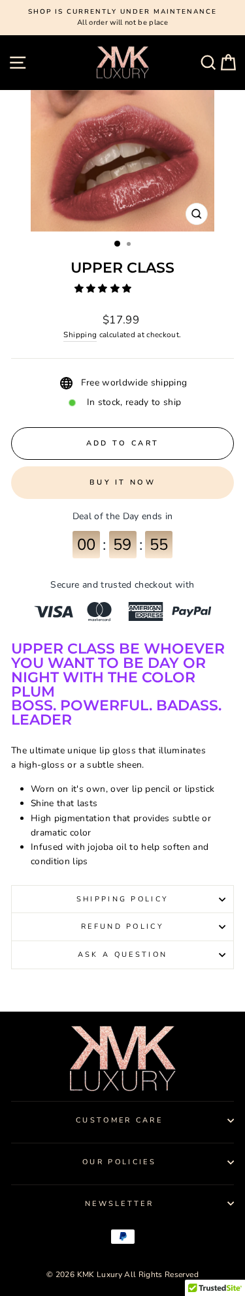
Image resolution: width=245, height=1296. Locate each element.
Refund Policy (122, 926)
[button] (104, 288)
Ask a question (122, 954)
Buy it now (122, 482)
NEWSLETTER (119, 1204)
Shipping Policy (122, 899)
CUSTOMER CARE (119, 1120)
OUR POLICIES (119, 1162)
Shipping (80, 334)
